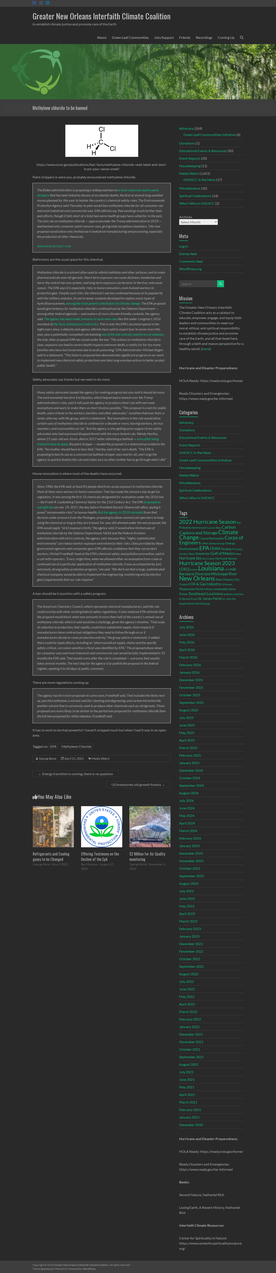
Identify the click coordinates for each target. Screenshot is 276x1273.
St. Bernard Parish (188, 598)
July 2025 (186, 717)
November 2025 (191, 687)
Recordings (204, 37)
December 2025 (191, 680)
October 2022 (189, 959)
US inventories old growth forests (138, 784)
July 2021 (186, 1072)
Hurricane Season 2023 (207, 563)
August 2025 (188, 710)
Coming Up (226, 37)
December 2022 (191, 944)
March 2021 (188, 1102)
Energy (221, 543)
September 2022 (191, 966)
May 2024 (186, 815)
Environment (189, 549)
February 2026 (190, 665)
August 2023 (188, 883)
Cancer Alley (214, 527)
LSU (226, 569)
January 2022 (189, 1027)
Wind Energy (202, 603)
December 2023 (191, 853)
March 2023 (188, 921)
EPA (53, 746)
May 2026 (186, 642)
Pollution (208, 589)
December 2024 (191, 770)
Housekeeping (190, 166)
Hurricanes (208, 558)
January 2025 (189, 763)
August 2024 (188, 793)
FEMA (215, 549)
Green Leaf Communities (130, 37)
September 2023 (191, 876)
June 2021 (187, 1079)
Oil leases (227, 584)
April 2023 (187, 914)
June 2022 (187, 989)
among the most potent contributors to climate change (103, 303)
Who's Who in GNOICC (197, 203)
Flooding (226, 549)
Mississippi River (224, 574)
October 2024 (189, 778)
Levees (194, 569)
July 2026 (186, 627)
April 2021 (187, 1094)
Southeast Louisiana (206, 593)
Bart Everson (89, 864)
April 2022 (187, 1004)
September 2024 (191, 785)
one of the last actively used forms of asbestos (132, 334)
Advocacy (186, 128)
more (206, 349)
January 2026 (189, 672)
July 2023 (186, 891)
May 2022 (186, 996)
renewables (221, 589)
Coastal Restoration (211, 538)
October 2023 (189, 868)
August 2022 (188, 974)
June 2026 (187, 635)
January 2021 (189, 1117)
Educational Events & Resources (203, 151)
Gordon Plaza (187, 553)
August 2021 (188, 1064)
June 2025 (187, 725)
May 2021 (186, 1087)
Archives (185, 217)
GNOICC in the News (199, 180)
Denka (212, 543)
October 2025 (189, 695)
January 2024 (189, 846)
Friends (184, 37)
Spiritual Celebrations (195, 196)
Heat (238, 553)
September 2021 (191, 1057)
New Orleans (197, 578)
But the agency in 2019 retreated (120, 512)
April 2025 (187, 740)
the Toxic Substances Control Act (75, 324)
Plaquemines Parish (191, 589)
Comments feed (191, 261)
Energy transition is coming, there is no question (75, 774)
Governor (202, 553)
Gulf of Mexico (222, 553)
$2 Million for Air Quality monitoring (147, 856)
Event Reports (189, 158)
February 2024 (190, 838)
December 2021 (191, 1034)
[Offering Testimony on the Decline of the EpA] (101, 808)
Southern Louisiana (233, 594)
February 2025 (190, 755)
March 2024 (188, 831)
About (102, 37)
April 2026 (187, 650)
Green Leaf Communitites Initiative (209, 134)
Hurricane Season (226, 558)
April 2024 (187, 823)
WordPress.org (190, 269)
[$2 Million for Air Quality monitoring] (150, 808)
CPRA (204, 543)
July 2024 (186, 800)
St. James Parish (210, 598)
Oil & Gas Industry (205, 583)
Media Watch (101, 758)
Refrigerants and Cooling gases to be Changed (51, 856)
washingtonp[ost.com (54, 246)
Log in (183, 246)
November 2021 (191, 1042)
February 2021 (190, 1110)
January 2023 (189, 936)
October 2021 (189, 1049)
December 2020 (191, 1125)
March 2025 (188, 748)
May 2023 (186, 906)
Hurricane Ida (190, 558)
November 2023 (191, 861)
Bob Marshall (199, 527)
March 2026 (188, 657)
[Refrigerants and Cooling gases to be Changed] (53, 808)
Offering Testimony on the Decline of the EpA (100, 856)
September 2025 (191, 702)
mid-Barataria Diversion (208, 571)
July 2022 (186, 981)
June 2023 (187, 898)
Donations (187, 143)
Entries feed (188, 254)
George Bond (47, 758)
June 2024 (187, 808)
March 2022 (188, 1012)
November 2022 (191, 951)
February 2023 (190, 929)
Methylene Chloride (76, 746)
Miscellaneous (190, 188)
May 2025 (186, 733)
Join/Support (164, 37)
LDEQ (184, 569)
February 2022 (190, 1019)
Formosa (237, 549)
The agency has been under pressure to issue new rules (81, 319)
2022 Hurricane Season (207, 521)
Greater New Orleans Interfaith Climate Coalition (102, 16)
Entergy (230, 543)
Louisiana (211, 568)
